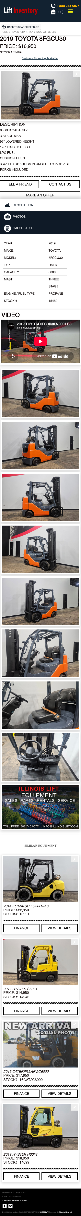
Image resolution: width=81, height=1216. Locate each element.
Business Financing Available (40, 58)
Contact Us (60, 184)
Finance (21, 928)
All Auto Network (65, 1212)
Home (4, 32)
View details (59, 928)
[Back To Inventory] (22, 26)
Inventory (19, 32)
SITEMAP (44, 1212)
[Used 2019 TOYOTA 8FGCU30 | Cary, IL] (40, 95)
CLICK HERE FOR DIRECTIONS (14, 1200)
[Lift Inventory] (20, 19)
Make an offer (40, 195)
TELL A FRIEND (19, 184)
